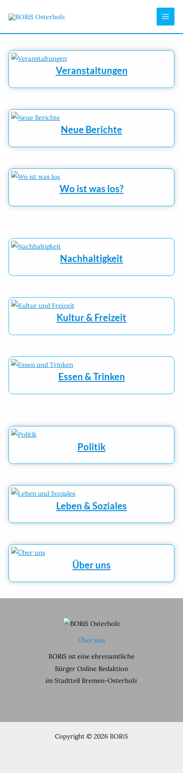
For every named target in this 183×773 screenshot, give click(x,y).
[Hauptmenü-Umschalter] (166, 17)
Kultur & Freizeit (91, 317)
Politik (91, 446)
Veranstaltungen (92, 70)
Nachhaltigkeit (91, 258)
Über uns (91, 565)
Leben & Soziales (91, 506)
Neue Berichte (91, 129)
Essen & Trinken (91, 376)
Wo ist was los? (91, 188)
